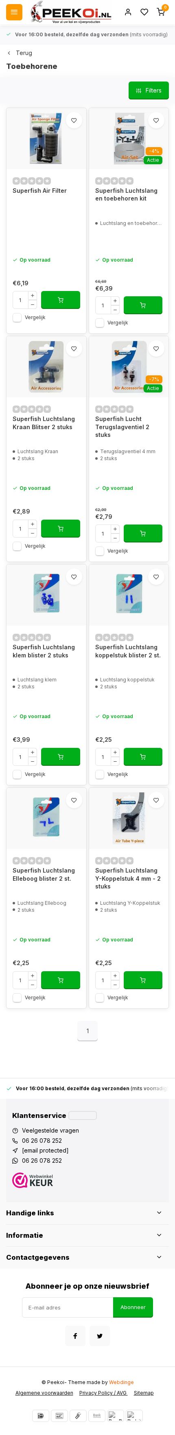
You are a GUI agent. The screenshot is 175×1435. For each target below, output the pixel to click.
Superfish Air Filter (40, 190)
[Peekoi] (70, 12)
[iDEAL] (40, 1416)
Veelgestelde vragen (50, 1130)
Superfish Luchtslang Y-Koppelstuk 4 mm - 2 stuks (128, 878)
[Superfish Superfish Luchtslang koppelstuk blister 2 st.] (129, 595)
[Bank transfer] (96, 1416)
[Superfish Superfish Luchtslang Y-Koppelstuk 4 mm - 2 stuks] (129, 818)
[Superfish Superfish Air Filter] (46, 138)
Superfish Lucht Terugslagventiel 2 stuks (122, 426)
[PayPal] (115, 1416)
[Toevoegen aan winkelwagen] (60, 300)
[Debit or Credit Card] (134, 1416)
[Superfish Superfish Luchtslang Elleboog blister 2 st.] (46, 818)
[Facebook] (75, 1336)
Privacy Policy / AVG (103, 1393)
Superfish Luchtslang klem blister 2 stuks (44, 651)
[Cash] (78, 1416)
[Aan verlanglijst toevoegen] (74, 120)
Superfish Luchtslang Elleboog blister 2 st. (44, 874)
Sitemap (144, 1393)
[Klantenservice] (82, 1115)
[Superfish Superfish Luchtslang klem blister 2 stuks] (46, 595)
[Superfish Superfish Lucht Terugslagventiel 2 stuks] (129, 366)
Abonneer (133, 1307)
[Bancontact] (59, 1416)
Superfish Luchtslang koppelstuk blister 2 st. (128, 651)
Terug (24, 52)
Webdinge (121, 1382)
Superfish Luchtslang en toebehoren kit (126, 194)
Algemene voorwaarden (44, 1393)
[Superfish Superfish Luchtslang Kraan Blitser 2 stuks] (46, 366)
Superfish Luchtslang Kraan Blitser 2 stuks (44, 422)
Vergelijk (35, 317)
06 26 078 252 (42, 1140)
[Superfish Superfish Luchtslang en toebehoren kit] (129, 138)
